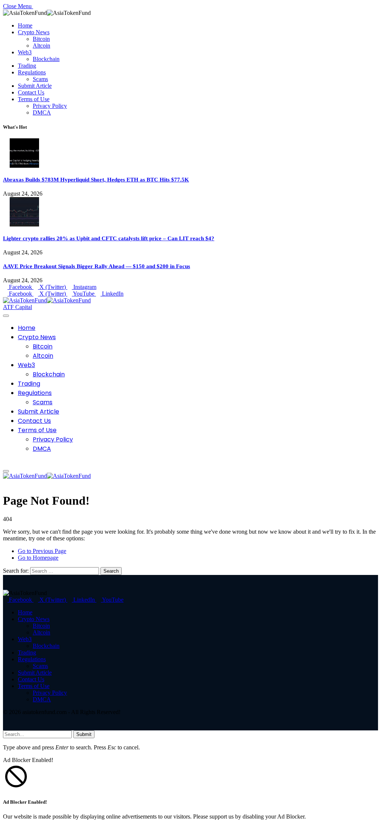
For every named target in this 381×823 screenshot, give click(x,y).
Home (25, 25)
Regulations (32, 72)
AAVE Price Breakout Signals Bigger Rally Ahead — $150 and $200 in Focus (96, 266)
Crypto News (33, 32)
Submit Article (35, 86)
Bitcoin (41, 39)
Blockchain (46, 59)
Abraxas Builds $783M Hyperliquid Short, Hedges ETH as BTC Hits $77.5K (96, 180)
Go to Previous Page (42, 551)
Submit (84, 734)
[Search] (5, 462)
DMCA (42, 112)
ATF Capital (17, 307)
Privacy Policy (50, 106)
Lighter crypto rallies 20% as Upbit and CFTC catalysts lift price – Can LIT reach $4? (108, 238)
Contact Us (31, 92)
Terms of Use (33, 99)
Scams (40, 79)
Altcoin (41, 45)
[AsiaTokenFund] (47, 300)
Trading (27, 65)
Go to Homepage (38, 557)
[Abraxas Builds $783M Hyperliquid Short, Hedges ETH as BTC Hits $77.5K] (24, 166)
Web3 (25, 52)
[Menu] (6, 316)
